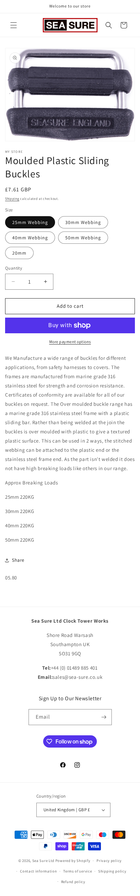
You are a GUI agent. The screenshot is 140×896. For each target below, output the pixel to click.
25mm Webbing (30, 222)
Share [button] (18, 560)
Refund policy (73, 881)
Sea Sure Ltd (43, 860)
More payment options (70, 341)
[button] (13, 25)
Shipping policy (112, 871)
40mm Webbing (30, 238)
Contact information (38, 871)
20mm (19, 253)
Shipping (12, 198)
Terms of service (77, 871)
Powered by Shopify (72, 860)
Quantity (13, 268)
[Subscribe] (104, 717)
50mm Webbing (83, 238)
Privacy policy (109, 860)
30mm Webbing (83, 222)
